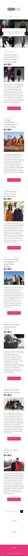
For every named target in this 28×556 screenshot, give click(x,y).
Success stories (8, 52)
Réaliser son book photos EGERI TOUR (11, 327)
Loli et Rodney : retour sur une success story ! (10, 194)
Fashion (12, 51)
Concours (6, 51)
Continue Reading (14, 108)
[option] (14, 33)
